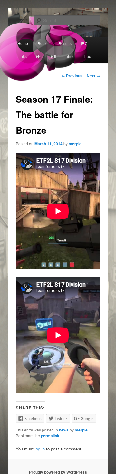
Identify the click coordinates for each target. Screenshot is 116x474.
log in (40, 449)
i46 (39, 56)
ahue (70, 56)
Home (22, 43)
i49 (53, 56)
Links (22, 56)
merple (75, 144)
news (64, 430)
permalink (50, 436)
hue (87, 56)
